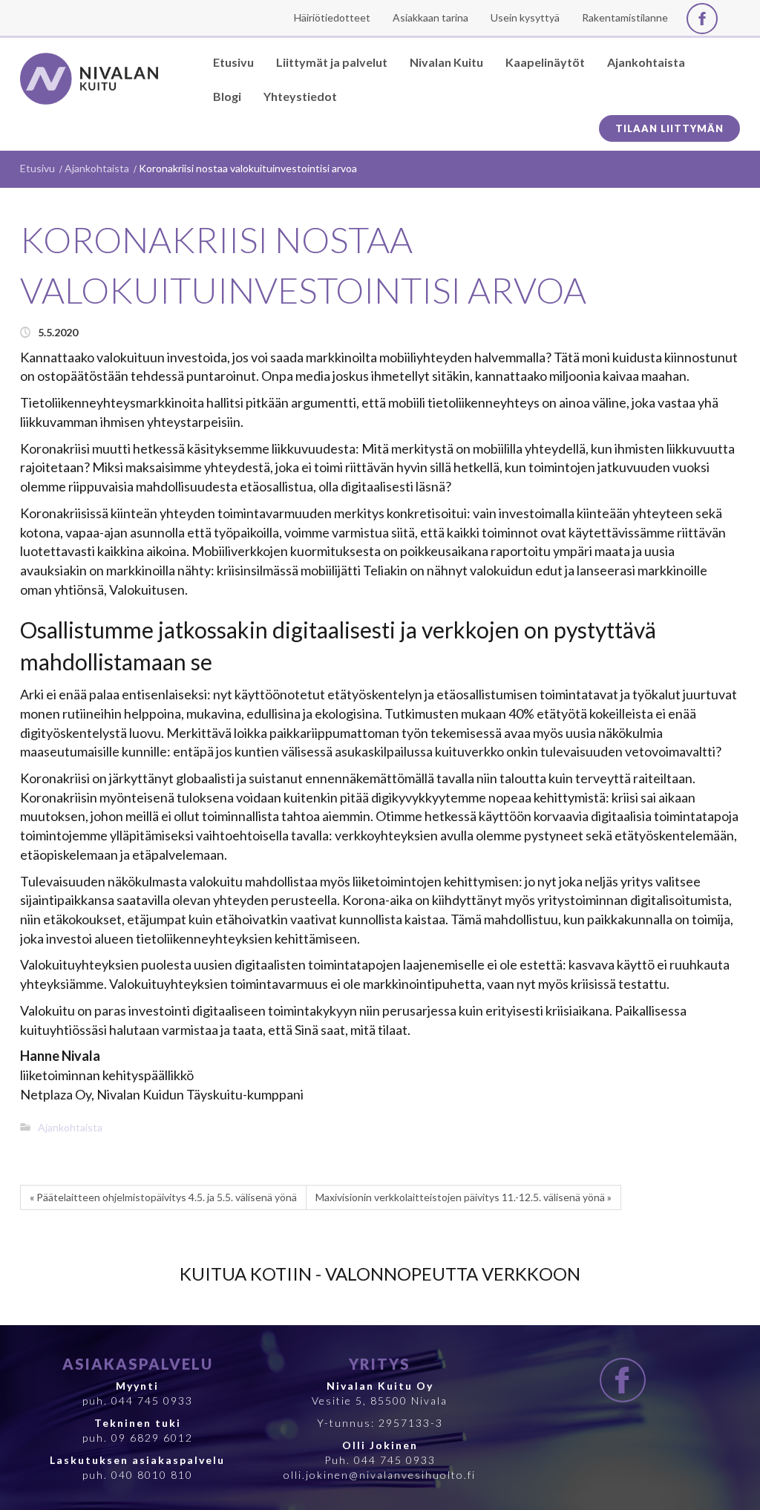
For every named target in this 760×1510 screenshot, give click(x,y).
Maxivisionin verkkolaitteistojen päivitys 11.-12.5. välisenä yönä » (463, 1197)
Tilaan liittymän (669, 128)
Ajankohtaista (97, 168)
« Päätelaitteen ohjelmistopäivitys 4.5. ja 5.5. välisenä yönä (163, 1197)
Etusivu (37, 168)
